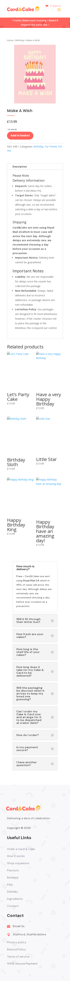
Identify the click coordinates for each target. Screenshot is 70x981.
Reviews (12, 877)
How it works (16, 856)
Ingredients (15, 899)
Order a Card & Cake (21, 849)
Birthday (19, 40)
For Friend (51, 146)
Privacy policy (16, 942)
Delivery (12, 891)
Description (20, 166)
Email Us (19, 926)
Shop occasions (18, 863)
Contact (13, 906)
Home (10, 40)
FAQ (10, 885)
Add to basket (20, 135)
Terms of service (18, 956)
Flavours (13, 870)
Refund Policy (16, 949)
